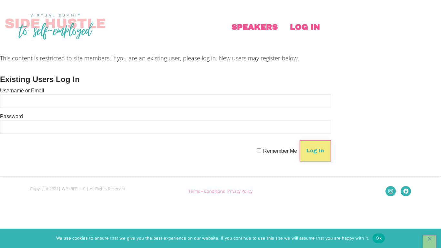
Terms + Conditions (206, 191)
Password (11, 116)
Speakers (254, 27)
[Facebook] (406, 191)
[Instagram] (390, 191)
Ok (379, 238)
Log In (305, 27)
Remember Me (280, 151)
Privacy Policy (239, 191)
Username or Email (22, 90)
